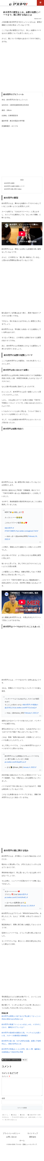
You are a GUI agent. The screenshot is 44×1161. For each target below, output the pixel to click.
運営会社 (32, 1137)
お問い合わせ (11, 1137)
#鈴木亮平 (8, 528)
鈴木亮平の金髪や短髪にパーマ (14, 186)
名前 (3, 1098)
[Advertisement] (22, 67)
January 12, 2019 (26, 906)
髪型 (25, 1060)
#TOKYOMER (10, 531)
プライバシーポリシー (11, 1133)
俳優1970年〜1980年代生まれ (12, 1060)
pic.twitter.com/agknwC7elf (26, 531)
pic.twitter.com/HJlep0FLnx (14, 762)
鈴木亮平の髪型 (9, 183)
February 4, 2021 (30, 713)
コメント (6, 1076)
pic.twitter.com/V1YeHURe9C (15, 897)
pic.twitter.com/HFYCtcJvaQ (25, 708)
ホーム (22, 1141)
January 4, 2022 (29, 767)
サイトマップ (32, 1133)
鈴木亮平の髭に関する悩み (13, 189)
